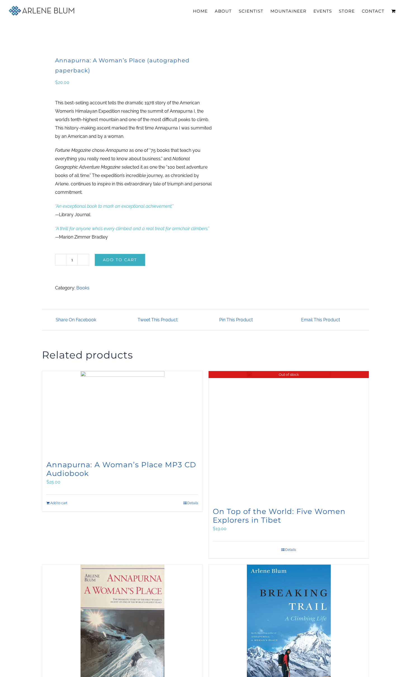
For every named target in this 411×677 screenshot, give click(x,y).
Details (192, 503)
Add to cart (120, 259)
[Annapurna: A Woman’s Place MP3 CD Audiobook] (122, 413)
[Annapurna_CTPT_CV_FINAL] (120, 37)
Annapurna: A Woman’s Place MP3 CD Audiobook (121, 469)
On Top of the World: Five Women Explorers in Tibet (279, 516)
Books (82, 288)
